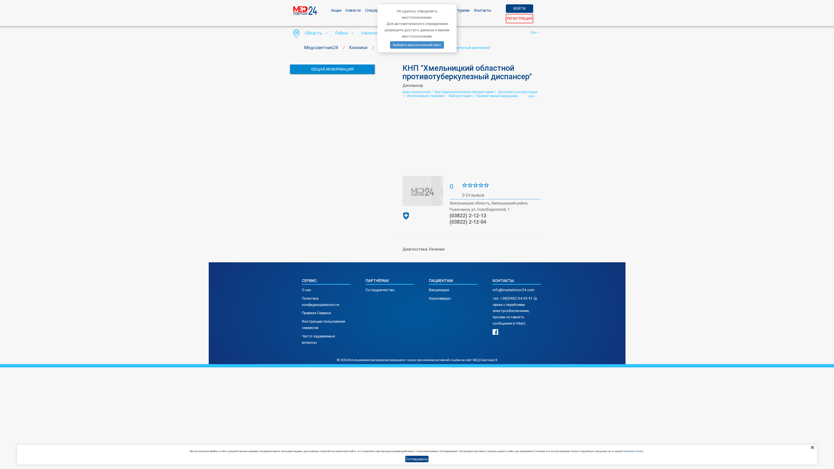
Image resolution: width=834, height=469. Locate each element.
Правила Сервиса (316, 313)
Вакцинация (439, 290)
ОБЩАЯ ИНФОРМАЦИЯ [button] (332, 69)
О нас (306, 290)
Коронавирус (440, 298)
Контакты (482, 10)
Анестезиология (416, 92)
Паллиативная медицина (497, 96)
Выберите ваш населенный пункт (417, 45)
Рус (533, 32)
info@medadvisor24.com (513, 290)
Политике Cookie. (633, 451)
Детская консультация (517, 92)
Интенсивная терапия (425, 96)
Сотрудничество (380, 290)
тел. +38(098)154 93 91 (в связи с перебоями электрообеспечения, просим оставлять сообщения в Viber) (515, 311)
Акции (336, 10)
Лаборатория (459, 96)
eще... (532, 96)
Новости (353, 10)
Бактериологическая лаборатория (464, 92)
